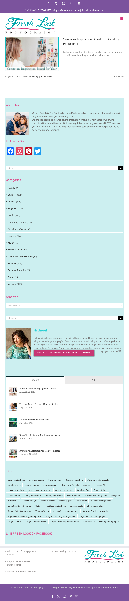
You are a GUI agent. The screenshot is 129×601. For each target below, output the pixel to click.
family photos (14, 495)
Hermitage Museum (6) (19, 229)
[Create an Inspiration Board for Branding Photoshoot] (32, 54)
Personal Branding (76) (19, 270)
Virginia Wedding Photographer (64, 521)
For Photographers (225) (20, 222)
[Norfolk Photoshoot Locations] (13, 419)
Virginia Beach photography (95, 511)
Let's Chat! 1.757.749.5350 (38, 10)
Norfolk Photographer (101, 500)
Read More (119, 76)
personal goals (76, 506)
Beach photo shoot (16, 480)
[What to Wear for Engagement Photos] (13, 388)
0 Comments (46, 76)
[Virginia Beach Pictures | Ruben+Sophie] (13, 404)
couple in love (14, 485)
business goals (54, 480)
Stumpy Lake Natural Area (19, 511)
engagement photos (16, 490)
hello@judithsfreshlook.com (89, 10)
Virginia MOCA (15, 521)
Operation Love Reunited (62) (22, 256)
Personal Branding (30, 76)
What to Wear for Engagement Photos (38, 388)
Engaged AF (100, 485)
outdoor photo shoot (56, 506)
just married (13, 500)
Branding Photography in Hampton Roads (39, 450)
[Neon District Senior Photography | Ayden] (13, 435)
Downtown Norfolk (70, 485)
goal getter (116, 495)
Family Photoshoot (54, 495)
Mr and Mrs (81, 500)
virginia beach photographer (66, 511)
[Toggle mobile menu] (122, 18)
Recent (35, 380)
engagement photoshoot (40, 490)
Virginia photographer (36, 521)
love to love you (30, 500)
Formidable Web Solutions (106, 587)
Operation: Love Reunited (19, 506)
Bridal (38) (13, 187)
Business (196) (15, 194)
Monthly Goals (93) (17, 249)
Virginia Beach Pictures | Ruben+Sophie (38, 404)
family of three (100, 490)
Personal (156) (15, 263)
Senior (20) (13, 277)
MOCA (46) (13, 242)
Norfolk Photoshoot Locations (34, 419)
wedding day (89, 521)
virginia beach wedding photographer (25, 516)
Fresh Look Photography (96, 495)
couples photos (32, 485)
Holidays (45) (14, 235)
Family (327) (14, 215)
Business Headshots (74, 480)
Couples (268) (14, 201)
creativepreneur (50, 485)
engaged (87, 485)
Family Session (73, 495)
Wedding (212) (15, 283)
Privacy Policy (59, 551)
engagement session (64, 490)
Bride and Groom (36, 480)
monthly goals (65, 500)
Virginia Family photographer (92, 516)
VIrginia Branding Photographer (60, 516)
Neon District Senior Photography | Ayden (40, 435)
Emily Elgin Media (71, 587)
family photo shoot (32, 495)
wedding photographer (109, 521)
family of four (83, 490)
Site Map (71, 551)
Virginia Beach (42, 511)
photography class (95, 506)
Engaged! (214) (15, 208)
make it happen (48, 500)
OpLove (38, 506)
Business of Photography (98, 480)
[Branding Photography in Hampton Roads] (13, 450)
